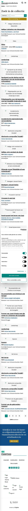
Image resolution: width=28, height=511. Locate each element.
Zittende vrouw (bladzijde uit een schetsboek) (13, 170)
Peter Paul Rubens (7, 32)
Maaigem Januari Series (9, 185)
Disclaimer (22, 460)
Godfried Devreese (21, 409)
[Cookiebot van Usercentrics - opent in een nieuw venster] (20, 230)
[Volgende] (25, 416)
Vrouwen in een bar (8, 198)
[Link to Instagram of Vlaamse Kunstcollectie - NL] (12, 468)
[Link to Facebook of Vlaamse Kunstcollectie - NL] (9, 468)
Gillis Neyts (4, 62)
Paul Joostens (5, 200)
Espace (4, 342)
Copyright (6, 460)
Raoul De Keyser (9, 187)
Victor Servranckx (6, 139)
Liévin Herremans (9, 123)
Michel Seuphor (9, 345)
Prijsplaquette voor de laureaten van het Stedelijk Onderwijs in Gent (13, 100)
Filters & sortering (13, 19)
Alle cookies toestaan (14, 275)
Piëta (3, 44)
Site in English (14, 463)
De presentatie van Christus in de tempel (13, 295)
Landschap (5, 60)
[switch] (24, 257)
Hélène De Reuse (6, 174)
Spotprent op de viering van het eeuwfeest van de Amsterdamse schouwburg (13, 79)
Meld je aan (14, 441)
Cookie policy (13, 460)
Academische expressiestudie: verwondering (12, 120)
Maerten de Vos (6, 218)
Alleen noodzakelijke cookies (14, 280)
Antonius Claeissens (10, 318)
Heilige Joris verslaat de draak (12, 152)
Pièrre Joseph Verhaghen (12, 298)
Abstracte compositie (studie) (12, 136)
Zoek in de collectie (11, 6)
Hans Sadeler (16, 218)
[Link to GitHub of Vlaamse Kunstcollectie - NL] (16, 468)
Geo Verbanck (15, 103)
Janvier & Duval (9, 409)
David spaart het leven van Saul (12, 216)
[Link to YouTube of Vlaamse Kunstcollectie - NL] (18, 468)
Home (3, 6)
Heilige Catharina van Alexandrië (13, 29)
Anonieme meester (10, 84)
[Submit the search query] (25, 15)
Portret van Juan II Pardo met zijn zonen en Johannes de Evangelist (13, 315)
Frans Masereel (9, 360)
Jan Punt (16, 32)
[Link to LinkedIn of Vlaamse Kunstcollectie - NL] (14, 468)
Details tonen (20, 271)
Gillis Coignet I (8, 154)
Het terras (4, 357)
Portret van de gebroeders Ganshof (10, 405)
